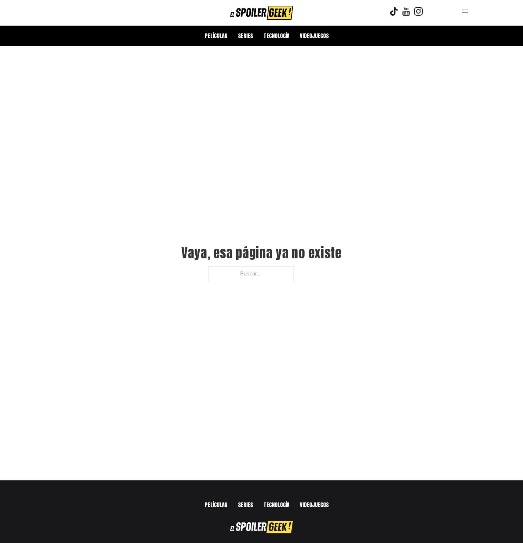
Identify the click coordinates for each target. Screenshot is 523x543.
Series (245, 36)
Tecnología (276, 36)
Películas (216, 36)
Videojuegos (314, 36)
